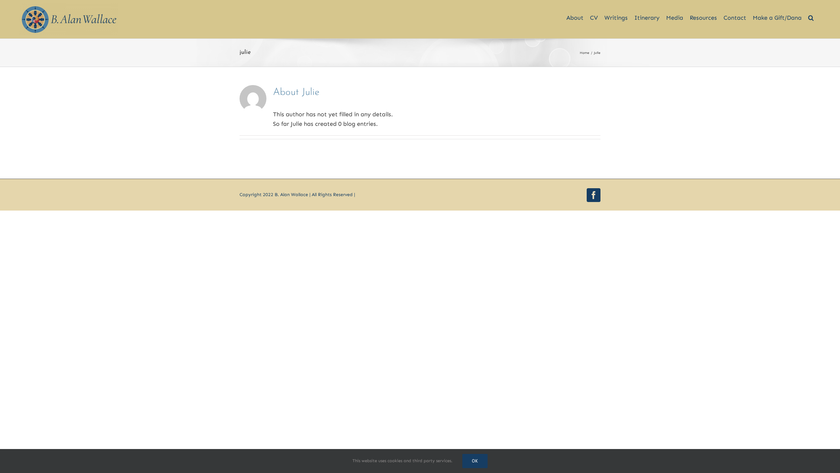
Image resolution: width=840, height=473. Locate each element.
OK (475, 461)
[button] (811, 14)
